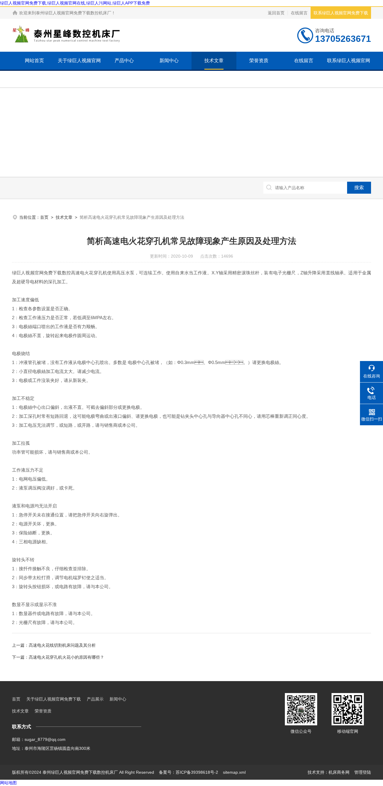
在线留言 (299, 12)
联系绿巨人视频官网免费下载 (341, 12)
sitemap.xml (234, 772)
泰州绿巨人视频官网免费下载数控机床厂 (73, 12)
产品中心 (124, 60)
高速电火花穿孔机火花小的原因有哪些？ (66, 657)
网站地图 (8, 782)
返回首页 (276, 12)
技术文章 (214, 60)
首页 (44, 217)
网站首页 (34, 60)
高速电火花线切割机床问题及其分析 (62, 645)
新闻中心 (169, 60)
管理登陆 (362, 772)
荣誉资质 (258, 60)
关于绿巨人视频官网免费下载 (79, 69)
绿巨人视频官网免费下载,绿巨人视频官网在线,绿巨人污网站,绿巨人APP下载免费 (75, 3)
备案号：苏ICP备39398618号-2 (188, 772)
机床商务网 (339, 772)
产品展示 (95, 699)
